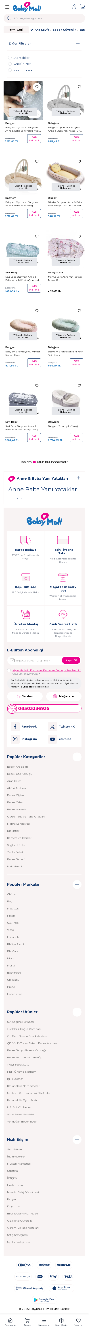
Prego (11, 986)
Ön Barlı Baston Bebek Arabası (27, 1036)
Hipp (10, 958)
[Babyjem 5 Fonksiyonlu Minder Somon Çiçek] (23, 324)
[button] (10, 1322)
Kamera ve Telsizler (19, 838)
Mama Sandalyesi (18, 823)
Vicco (10, 929)
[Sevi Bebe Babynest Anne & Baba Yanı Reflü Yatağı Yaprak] (23, 249)
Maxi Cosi (13, 908)
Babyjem (11, 123)
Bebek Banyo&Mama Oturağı (26, 1050)
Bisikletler (13, 830)
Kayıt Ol (71, 660)
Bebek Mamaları (17, 809)
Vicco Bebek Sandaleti (21, 1114)
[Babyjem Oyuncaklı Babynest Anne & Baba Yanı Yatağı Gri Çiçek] (65, 100)
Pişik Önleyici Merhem (21, 1071)
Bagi (10, 901)
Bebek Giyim (15, 795)
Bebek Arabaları (17, 766)
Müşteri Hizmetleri (19, 1163)
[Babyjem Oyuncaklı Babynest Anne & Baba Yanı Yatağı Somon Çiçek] (23, 175)
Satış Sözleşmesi (17, 1234)
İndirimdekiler (16, 1156)
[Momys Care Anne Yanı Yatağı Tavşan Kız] (65, 249)
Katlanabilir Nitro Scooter (23, 1086)
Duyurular (14, 1206)
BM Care (12, 951)
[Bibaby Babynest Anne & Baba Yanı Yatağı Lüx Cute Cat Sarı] (65, 175)
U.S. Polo (13, 922)
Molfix (11, 965)
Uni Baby (13, 979)
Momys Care (56, 272)
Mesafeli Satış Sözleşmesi (23, 1192)
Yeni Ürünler (15, 1149)
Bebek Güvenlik (64, 29)
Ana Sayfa (42, 29)
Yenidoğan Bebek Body (22, 1121)
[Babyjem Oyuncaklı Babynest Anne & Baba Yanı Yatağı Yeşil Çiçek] (23, 100)
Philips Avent (15, 944)
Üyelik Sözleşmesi (18, 1242)
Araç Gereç (14, 781)
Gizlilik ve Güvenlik (19, 1220)
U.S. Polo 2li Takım (19, 1107)
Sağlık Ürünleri (16, 845)
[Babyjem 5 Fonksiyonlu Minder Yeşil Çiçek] (65, 324)
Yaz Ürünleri (15, 852)
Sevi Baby (11, 272)
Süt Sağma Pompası (20, 1021)
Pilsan (11, 915)
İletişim (12, 1178)
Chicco (11, 894)
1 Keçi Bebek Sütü (18, 1064)
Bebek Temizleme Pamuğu (24, 1057)
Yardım (27, 696)
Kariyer (11, 1199)
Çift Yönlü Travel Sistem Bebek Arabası (32, 1043)
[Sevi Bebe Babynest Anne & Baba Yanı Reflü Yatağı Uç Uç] (23, 399)
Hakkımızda (15, 1185)
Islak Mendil (14, 866)
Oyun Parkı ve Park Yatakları (26, 816)
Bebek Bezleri (16, 859)
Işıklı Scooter (15, 1078)
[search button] (9, 18)
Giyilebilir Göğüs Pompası (24, 1029)
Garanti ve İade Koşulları (23, 1227)
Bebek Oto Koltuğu (19, 773)
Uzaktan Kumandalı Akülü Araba (28, 1093)
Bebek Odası (15, 802)
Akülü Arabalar (17, 788)
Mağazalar (67, 696)
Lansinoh (13, 937)
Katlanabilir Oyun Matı (22, 1100)
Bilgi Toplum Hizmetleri (22, 1213)
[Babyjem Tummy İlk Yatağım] (65, 399)
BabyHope (14, 972)
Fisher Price (14, 994)
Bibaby (52, 198)
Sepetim (12, 1170)
